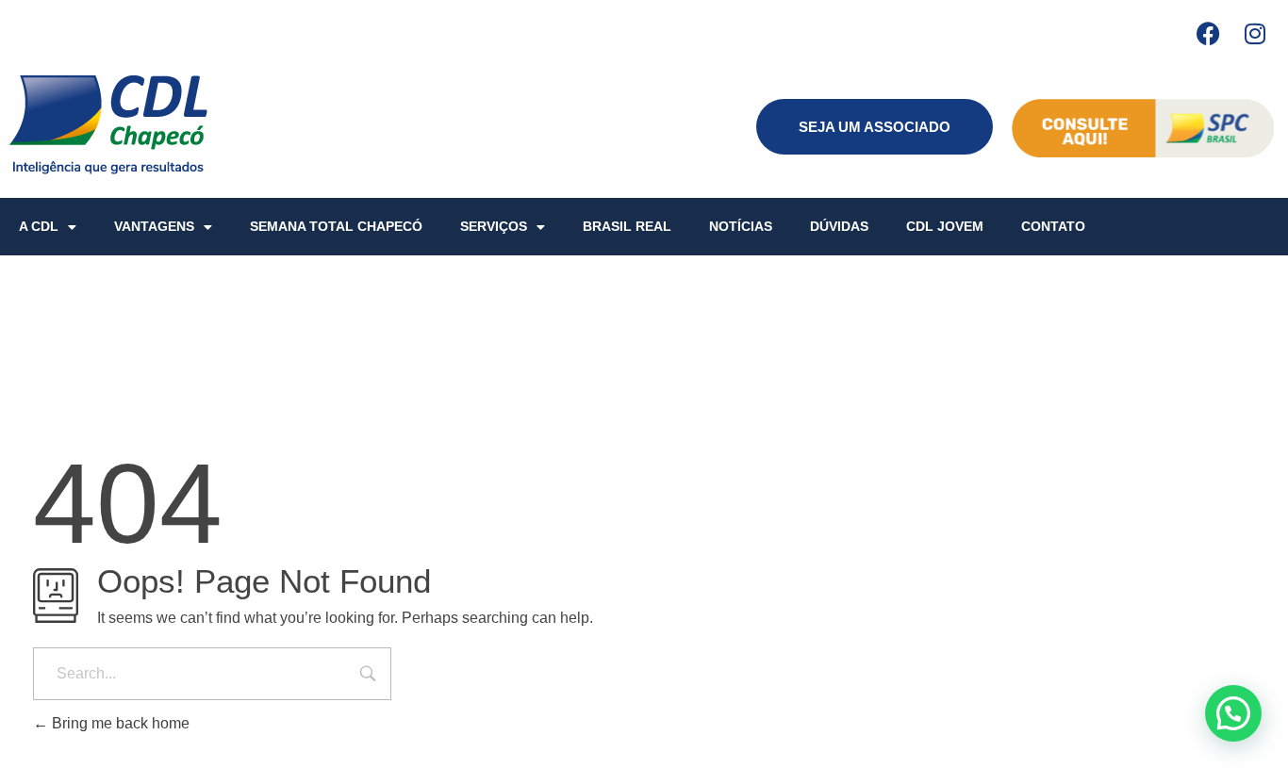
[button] (1233, 713)
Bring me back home (119, 723)
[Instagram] (1255, 33)
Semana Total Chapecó (336, 226)
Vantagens (154, 226)
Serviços (493, 226)
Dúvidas (839, 226)
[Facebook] (1207, 33)
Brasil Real (627, 226)
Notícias (740, 226)
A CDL (38, 226)
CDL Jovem (944, 226)
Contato (1053, 226)
